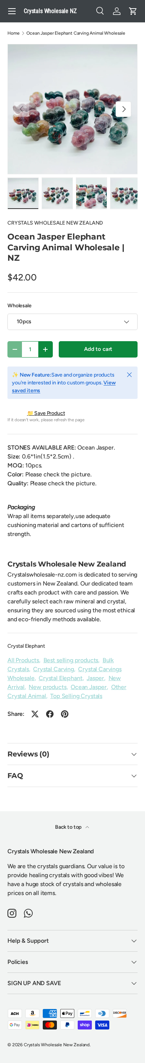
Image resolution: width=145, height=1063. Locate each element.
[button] (133, 11)
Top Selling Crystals (76, 695)
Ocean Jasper (89, 687)
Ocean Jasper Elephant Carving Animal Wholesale (75, 33)
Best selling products (71, 660)
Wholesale (19, 305)
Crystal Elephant (26, 646)
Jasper (95, 678)
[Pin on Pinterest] (64, 714)
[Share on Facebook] (49, 714)
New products (47, 687)
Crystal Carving (53, 669)
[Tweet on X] (35, 714)
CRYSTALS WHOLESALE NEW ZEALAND (55, 223)
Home (13, 33)
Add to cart (98, 349)
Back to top (69, 827)
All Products (23, 660)
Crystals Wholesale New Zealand (57, 1044)
